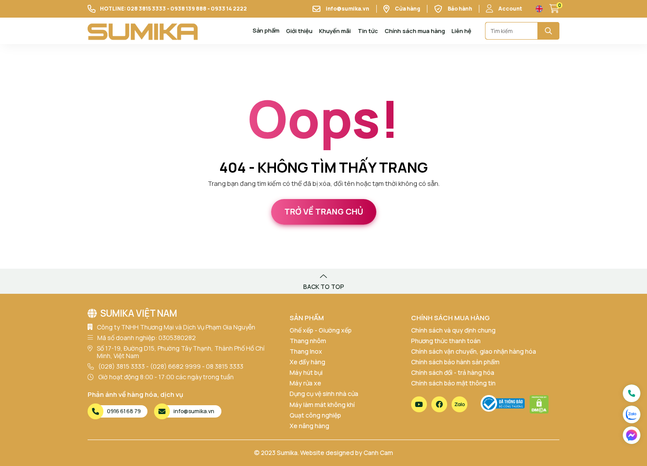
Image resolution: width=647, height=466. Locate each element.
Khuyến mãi (335, 31)
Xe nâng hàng (309, 426)
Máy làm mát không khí (322, 404)
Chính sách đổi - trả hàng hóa (452, 372)
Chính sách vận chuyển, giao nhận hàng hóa (473, 351)
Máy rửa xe (305, 383)
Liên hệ (461, 31)
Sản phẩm (266, 30)
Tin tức (368, 31)
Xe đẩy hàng (307, 362)
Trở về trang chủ (323, 211)
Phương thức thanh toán (446, 341)
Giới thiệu (299, 31)
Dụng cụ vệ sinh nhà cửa (324, 393)
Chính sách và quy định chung (453, 330)
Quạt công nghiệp (315, 415)
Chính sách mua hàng (415, 31)
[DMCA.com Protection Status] (539, 404)
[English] (539, 8)
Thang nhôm (308, 341)
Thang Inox (306, 351)
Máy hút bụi (306, 372)
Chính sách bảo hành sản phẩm (455, 362)
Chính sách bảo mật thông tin (453, 383)
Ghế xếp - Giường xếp (321, 330)
